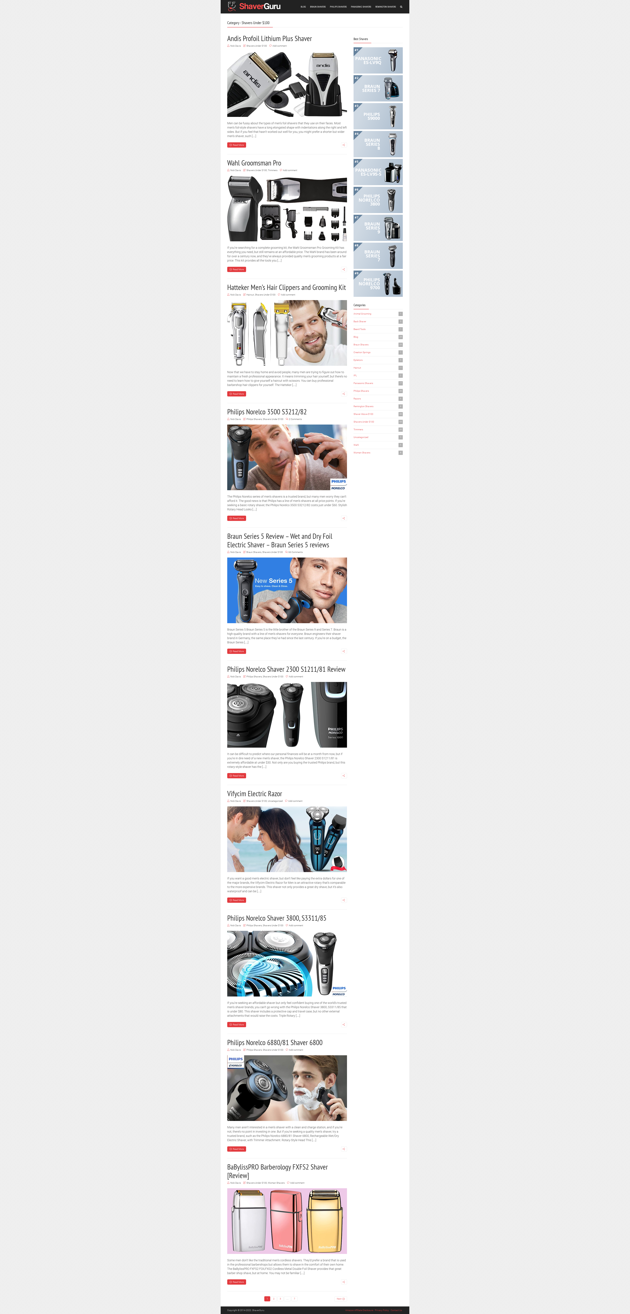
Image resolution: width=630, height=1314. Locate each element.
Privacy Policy (382, 1310)
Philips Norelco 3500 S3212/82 (267, 411)
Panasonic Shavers (361, 6)
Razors (377, 398)
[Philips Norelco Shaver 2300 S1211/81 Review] (287, 715)
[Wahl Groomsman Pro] (287, 208)
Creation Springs (377, 352)
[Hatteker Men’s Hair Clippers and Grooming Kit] (287, 333)
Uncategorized (275, 801)
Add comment (280, 45)
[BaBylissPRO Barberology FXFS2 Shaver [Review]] (287, 1221)
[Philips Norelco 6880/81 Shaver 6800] (287, 1088)
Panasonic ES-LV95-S (368, 172)
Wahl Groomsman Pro (254, 162)
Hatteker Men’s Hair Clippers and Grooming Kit (286, 287)
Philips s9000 (372, 116)
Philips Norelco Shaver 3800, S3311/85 (276, 918)
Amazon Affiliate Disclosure (359, 1310)
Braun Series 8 (372, 144)
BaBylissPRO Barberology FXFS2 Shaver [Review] (277, 1171)
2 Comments (295, 419)
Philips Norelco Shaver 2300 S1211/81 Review (286, 669)
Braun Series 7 (371, 88)
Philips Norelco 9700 (369, 284)
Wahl (377, 445)
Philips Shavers (338, 6)
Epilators (377, 360)
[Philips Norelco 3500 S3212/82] (287, 457)
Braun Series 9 (372, 228)
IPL (377, 375)
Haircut (250, 294)
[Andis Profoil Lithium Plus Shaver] (287, 84)
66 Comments (295, 552)
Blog (303, 6)
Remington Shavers (385, 6)
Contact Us (396, 1310)
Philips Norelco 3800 (369, 200)
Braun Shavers (318, 6)
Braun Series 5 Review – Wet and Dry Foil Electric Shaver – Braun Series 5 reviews (279, 540)
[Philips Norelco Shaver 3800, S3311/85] (287, 963)
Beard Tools (377, 329)
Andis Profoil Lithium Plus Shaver (269, 38)
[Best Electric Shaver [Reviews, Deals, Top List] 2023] (255, 6)
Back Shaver (377, 321)
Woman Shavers (276, 1183)
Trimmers (272, 170)
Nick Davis (235, 45)
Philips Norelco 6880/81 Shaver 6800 (275, 1042)
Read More (238, 145)
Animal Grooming (377, 313)
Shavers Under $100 (256, 45)
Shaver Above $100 (378, 414)
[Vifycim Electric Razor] (287, 839)
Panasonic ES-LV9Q (368, 60)
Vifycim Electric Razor (254, 793)
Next (339, 1298)
